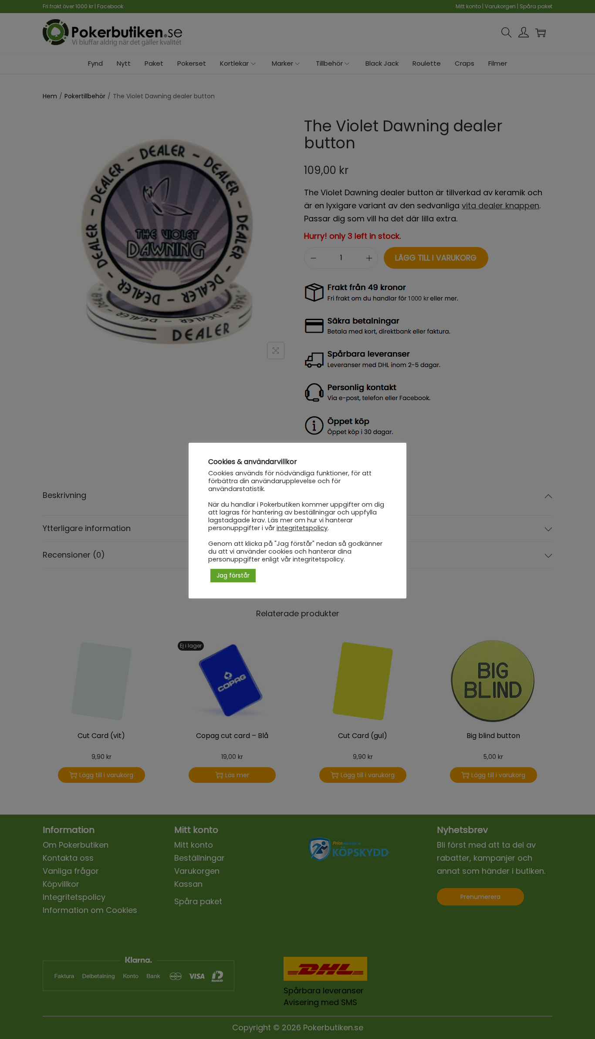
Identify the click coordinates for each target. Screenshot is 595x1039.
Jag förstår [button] (233, 575)
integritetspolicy (302, 528)
